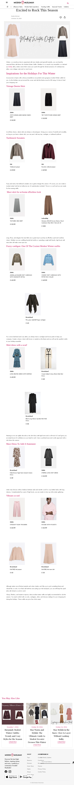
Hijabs (29, 769)
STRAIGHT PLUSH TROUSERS (18, 525)
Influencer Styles (18, 7)
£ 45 (27, 323)
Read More (13, 742)
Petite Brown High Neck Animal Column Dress (21, 474)
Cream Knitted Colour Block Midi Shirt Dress (52, 375)
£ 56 (27, 424)
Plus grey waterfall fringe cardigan (35, 320)
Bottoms (29, 760)
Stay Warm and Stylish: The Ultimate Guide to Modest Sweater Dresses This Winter (37, 736)
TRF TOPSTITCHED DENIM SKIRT (51, 115)
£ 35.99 (12, 120)
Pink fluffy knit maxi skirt (48, 569)
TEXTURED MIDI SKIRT (16, 221)
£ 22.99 (12, 224)
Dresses (29, 763)
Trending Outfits (45, 7)
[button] (7, 3)
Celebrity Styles (68, 7)
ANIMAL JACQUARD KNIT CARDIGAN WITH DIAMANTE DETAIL (21, 276)
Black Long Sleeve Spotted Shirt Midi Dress (36, 420)
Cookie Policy (42, 772)
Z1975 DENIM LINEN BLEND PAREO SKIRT (20, 116)
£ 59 (11, 478)
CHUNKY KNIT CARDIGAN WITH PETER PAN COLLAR (51, 276)
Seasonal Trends (57, 7)
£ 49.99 (44, 280)
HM (11, 164)
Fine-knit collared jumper (49, 167)
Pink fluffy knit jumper (16, 569)
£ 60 (43, 379)
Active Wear (30, 774)
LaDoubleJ (45, 218)
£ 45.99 (13, 280)
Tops (28, 757)
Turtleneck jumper (15, 167)
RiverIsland (29, 317)
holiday (10, 67)
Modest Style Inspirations (32, 7)
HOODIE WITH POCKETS (49, 525)
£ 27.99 (12, 170)
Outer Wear (30, 766)
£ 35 (43, 573)
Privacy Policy (42, 769)
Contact (40, 757)
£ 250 (44, 226)
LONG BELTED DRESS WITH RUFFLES (21, 374)
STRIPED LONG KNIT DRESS (50, 473)
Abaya (29, 772)
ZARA (12, 112)
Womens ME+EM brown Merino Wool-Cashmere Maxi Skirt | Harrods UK (53, 222)
